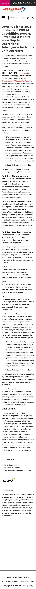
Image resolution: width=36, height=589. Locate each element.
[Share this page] (33, 18)
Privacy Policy (28, 586)
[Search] (23, 17)
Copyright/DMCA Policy (12, 586)
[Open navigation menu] (3, 18)
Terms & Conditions (27, 581)
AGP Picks (5, 3)
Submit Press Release (10, 581)
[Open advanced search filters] (28, 17)
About (9, 577)
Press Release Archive (21, 577)
